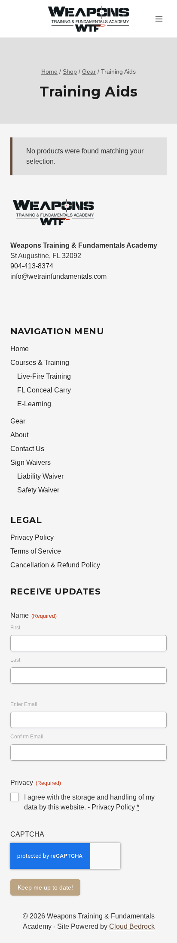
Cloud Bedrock (132, 926)
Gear (17, 421)
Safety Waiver (38, 490)
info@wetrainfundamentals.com (58, 276)
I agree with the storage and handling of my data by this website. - (89, 802)
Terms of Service (35, 551)
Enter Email (23, 704)
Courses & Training (39, 362)
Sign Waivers (30, 462)
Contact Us (27, 448)
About (19, 435)
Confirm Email (26, 737)
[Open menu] (159, 18)
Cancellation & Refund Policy (55, 565)
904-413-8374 (31, 266)
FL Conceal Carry (44, 390)
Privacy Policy (32, 537)
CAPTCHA (27, 834)
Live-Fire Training (44, 376)
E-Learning (34, 404)
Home (19, 348)
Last (15, 660)
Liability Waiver (40, 476)
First (15, 628)
